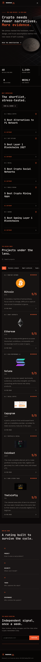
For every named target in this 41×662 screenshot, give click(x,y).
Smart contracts (27, 268)
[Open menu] (37, 3)
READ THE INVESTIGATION (10, 43)
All (4, 268)
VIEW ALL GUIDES (9, 106)
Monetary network (13, 268)
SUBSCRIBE (34, 638)
